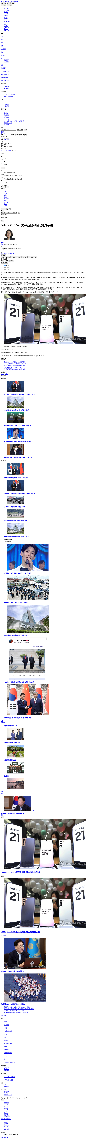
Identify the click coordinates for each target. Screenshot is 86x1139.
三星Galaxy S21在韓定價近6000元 (14, 367)
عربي (5, 1111)
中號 (7, 267)
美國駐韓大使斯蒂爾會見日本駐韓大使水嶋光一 (18, 1007)
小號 (7, 265)
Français (6, 1114)
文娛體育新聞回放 (9, 1062)
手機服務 (6, 104)
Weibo (5, 24)
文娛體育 (3, 49)
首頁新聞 (3, 935)
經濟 (2, 42)
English (6, 1108)
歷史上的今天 (5, 80)
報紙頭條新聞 (5, 77)
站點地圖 (6, 106)
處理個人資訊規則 (6, 1119)
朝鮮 (2, 52)
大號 (7, 269)
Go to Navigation (13, 1)
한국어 (6, 1106)
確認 (2, 220)
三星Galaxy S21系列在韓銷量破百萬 (14, 362)
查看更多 (6, 139)
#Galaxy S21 (4, 131)
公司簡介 (6, 114)
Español (6, 1113)
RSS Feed (6, 30)
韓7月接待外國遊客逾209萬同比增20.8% (16, 1012)
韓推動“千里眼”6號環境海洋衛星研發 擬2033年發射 (19, 1009)
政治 (2, 39)
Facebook (6, 27)
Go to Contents (5, 1)
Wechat (6, 26)
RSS (5, 102)
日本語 (6, 1109)
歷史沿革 (6, 119)
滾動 (2, 36)
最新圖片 (6, 60)
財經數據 (6, 88)
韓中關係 (3, 55)
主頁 (2, 1015)
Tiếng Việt (7, 1116)
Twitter (6, 29)
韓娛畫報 (6, 62)
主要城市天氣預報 (9, 94)
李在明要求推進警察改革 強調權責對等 (12, 813)
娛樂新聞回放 (5, 74)
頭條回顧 (3, 68)
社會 (2, 46)
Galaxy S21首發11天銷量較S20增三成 (15, 364)
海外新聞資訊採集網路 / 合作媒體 (14, 121)
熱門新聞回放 (5, 71)
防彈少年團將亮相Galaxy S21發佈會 (14, 369)
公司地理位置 (8, 123)
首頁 (5, 112)
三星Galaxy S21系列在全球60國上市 (14, 365)
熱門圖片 (3, 722)
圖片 (2, 58)
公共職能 (6, 116)
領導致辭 (6, 117)
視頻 (2, 65)
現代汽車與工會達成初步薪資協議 (14, 1010)
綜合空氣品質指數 (6, 150)
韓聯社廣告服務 (8, 96)
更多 (2, 721)
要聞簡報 (6, 1070)
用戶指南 (6, 124)
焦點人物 (6, 86)
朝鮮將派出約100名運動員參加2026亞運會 (13, 1004)
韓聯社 (3, 133)
